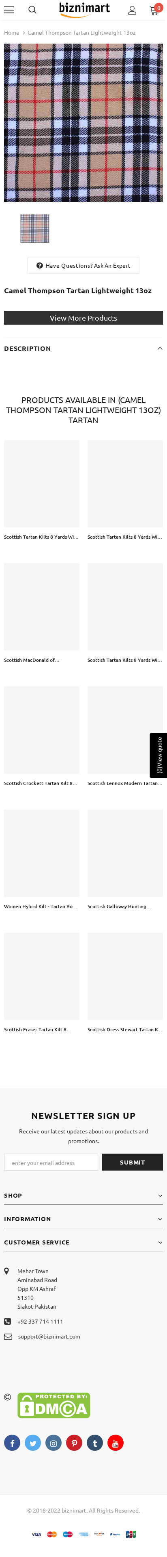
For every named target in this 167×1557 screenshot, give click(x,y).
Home (11, 32)
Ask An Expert (112, 265)
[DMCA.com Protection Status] (53, 1404)
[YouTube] (115, 1443)
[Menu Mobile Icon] (9, 10)
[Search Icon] (40, 10)
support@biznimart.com (49, 1336)
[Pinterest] (74, 1443)
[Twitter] (33, 1443)
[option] (83, 123)
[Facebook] (12, 1443)
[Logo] (84, 9)
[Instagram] (53, 1443)
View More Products (83, 317)
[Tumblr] (95, 1443)
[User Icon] (132, 10)
